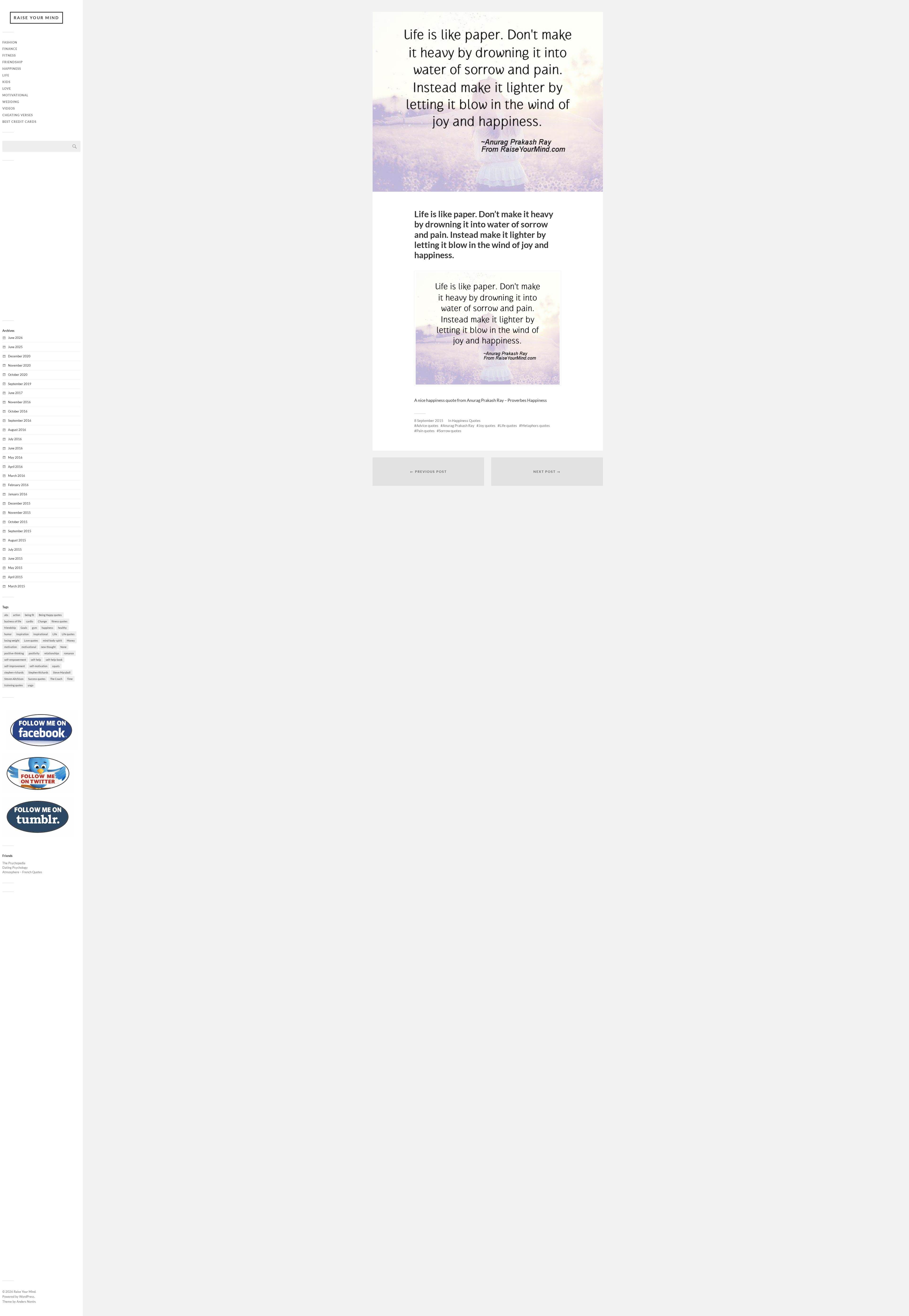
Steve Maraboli (62, 672)
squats (56, 666)
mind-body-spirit (52, 640)
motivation (10, 646)
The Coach (56, 678)
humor (8, 634)
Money (71, 640)
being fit (29, 614)
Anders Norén (26, 1301)
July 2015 (15, 549)
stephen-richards (14, 672)
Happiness (11, 69)
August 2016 (17, 430)
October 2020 (17, 375)
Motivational (15, 95)
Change (42, 621)
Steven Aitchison (13, 678)
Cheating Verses (17, 115)
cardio (29, 621)
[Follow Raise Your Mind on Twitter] (37, 791)
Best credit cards (19, 122)
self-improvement (14, 666)
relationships (51, 653)
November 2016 (19, 402)
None (63, 646)
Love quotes (31, 640)
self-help (36, 659)
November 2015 (19, 512)
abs (6, 614)
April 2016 (15, 467)
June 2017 (15, 393)
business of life (12, 621)
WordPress (26, 1296)
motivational (29, 646)
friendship (10, 627)
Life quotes (68, 634)
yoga (30, 685)
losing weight (11, 640)
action (16, 614)
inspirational (40, 634)
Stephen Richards (38, 672)
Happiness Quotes (466, 420)
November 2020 (19, 365)
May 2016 (15, 457)
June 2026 (15, 338)
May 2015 (15, 568)
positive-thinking (14, 653)
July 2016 (15, 439)
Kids (6, 82)
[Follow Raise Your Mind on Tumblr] (37, 835)
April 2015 (15, 577)
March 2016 (16, 476)
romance (69, 653)
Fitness (9, 55)
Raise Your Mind (36, 17)
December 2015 (19, 503)
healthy (62, 627)
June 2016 (15, 448)
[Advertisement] (41, 240)
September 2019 (19, 384)
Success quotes (36, 678)
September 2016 (19, 420)
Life (5, 75)
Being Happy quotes (50, 614)
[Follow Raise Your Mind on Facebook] (41, 748)
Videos (8, 108)
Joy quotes (487, 425)
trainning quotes (13, 685)
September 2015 (19, 531)
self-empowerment (15, 659)
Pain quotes (425, 431)
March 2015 (16, 586)
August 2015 (17, 540)
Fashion (9, 42)
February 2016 (18, 485)
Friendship (12, 62)
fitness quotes (59, 621)
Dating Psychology (15, 867)
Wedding (10, 102)
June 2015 (15, 558)
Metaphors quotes (535, 425)
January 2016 (17, 494)
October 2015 (17, 522)
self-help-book (54, 659)
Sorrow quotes (450, 431)
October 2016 (17, 411)
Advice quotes (427, 425)
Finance (9, 49)
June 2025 (15, 347)
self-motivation (38, 666)
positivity (34, 653)
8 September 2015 (428, 420)
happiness (47, 627)
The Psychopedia (13, 863)
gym (34, 627)
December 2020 (19, 356)
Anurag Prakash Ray (458, 425)
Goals (24, 627)
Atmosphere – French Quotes (22, 872)
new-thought (48, 646)
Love (6, 88)
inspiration (22, 634)
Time (70, 678)
